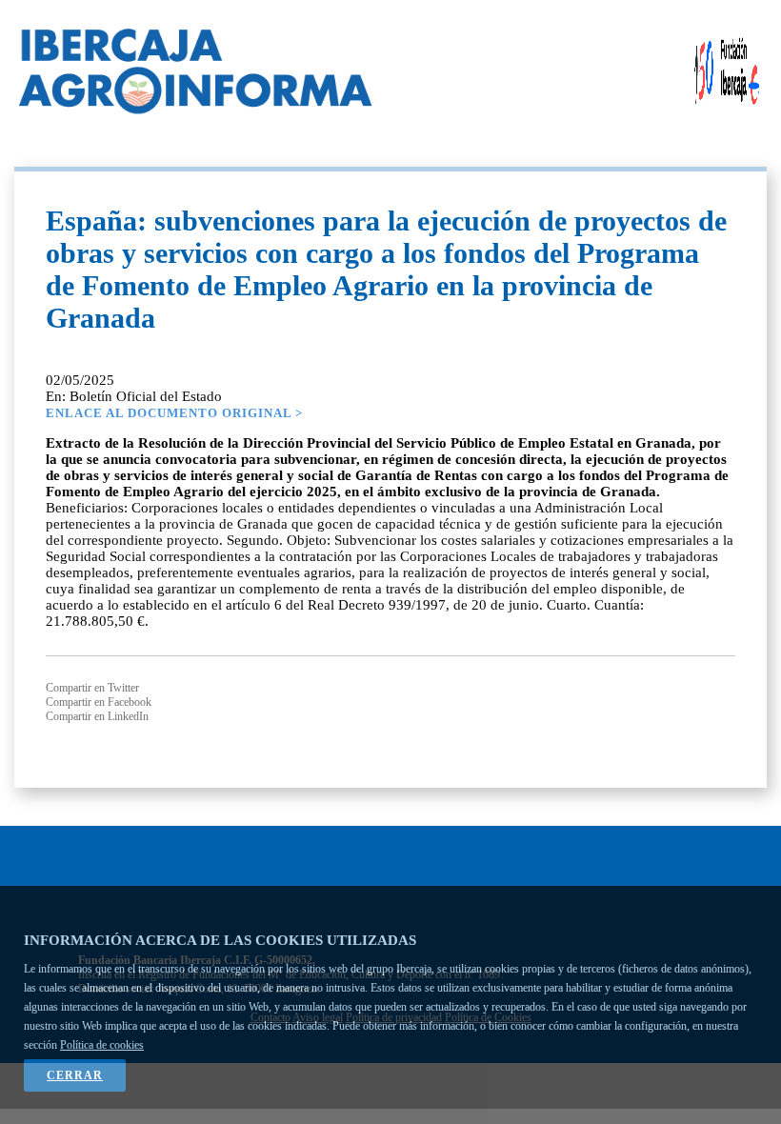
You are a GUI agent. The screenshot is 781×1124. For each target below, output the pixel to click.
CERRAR (75, 1075)
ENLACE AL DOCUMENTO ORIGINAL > (174, 413)
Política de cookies (102, 1045)
